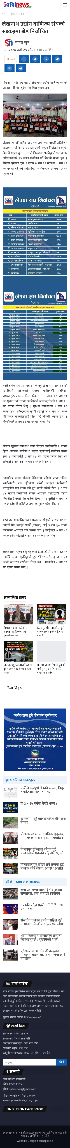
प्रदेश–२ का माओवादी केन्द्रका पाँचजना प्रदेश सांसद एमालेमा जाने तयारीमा (42, 955)
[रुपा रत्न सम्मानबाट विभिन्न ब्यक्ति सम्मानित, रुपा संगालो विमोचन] (10, 894)
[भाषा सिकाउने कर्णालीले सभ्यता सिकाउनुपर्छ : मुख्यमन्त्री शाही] (10, 939)
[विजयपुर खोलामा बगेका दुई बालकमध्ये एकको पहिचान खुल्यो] (51, 614)
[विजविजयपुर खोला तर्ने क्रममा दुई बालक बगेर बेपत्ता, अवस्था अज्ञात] (18, 651)
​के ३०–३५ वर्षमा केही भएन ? (38, 804)
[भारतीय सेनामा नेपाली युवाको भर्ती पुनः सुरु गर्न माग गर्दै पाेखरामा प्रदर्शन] (51, 651)
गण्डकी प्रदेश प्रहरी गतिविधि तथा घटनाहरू (41, 907)
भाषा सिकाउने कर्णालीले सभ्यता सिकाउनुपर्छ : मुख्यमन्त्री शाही (41, 938)
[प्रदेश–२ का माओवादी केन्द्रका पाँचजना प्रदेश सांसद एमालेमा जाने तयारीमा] (10, 955)
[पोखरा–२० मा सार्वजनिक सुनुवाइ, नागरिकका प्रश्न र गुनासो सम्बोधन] (18, 614)
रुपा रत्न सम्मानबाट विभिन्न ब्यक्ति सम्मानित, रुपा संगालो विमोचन (41, 892)
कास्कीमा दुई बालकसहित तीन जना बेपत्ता (43, 821)
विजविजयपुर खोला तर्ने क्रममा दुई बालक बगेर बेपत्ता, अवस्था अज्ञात (42, 866)
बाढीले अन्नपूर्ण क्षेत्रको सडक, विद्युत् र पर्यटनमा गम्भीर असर (42, 790)
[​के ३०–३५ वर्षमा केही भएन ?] (10, 807)
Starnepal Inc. (45, 1141)
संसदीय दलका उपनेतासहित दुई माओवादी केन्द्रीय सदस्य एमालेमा (41, 922)
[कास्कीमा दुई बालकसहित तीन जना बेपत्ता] (10, 822)
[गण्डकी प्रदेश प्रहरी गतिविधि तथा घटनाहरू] (10, 909)
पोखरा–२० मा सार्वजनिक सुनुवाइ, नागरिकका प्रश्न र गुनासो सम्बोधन (42, 836)
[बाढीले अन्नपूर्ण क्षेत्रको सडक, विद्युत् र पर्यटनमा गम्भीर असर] (10, 792)
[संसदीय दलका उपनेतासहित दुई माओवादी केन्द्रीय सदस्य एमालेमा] (10, 924)
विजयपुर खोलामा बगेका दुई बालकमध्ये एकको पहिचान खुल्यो (41, 851)
